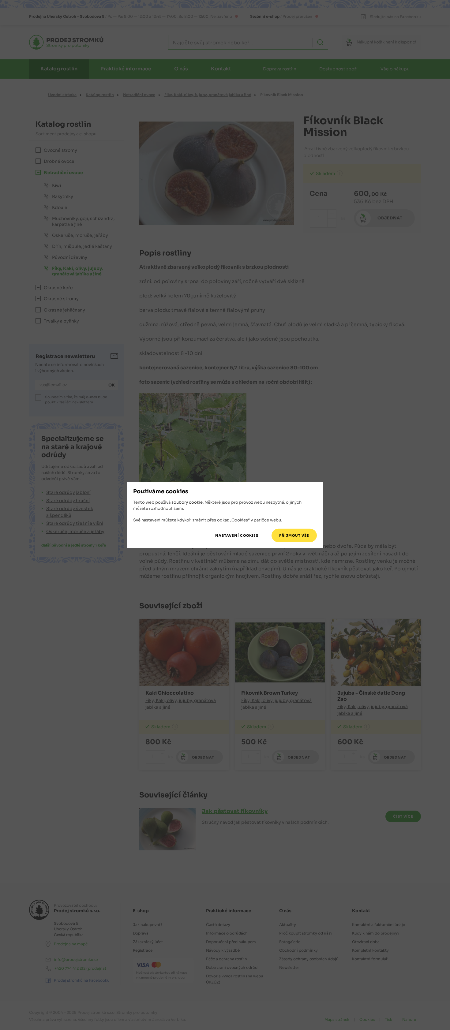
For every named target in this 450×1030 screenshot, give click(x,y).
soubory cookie (187, 502)
